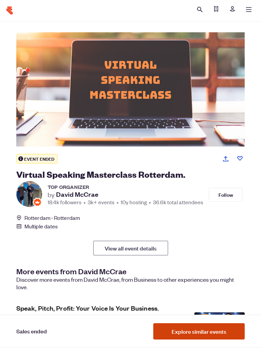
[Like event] (240, 158)
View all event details (131, 248)
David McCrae (77, 194)
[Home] (9, 10)
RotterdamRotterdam (52, 217)
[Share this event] (225, 159)
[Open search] (200, 9)
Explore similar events (199, 331)
